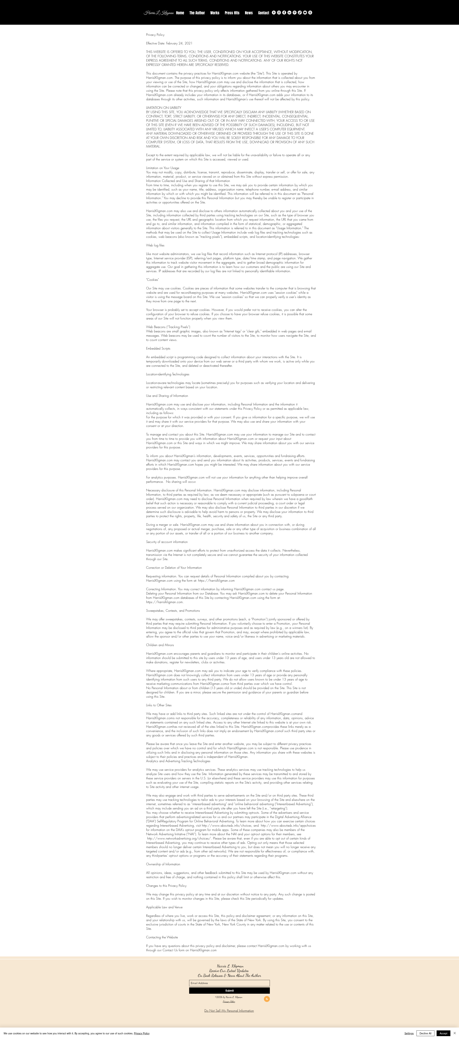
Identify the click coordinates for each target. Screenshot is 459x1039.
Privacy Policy (229, 1001)
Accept (443, 1033)
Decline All (425, 1033)
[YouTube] (305, 13)
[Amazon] (274, 13)
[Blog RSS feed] (267, 999)
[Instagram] (279, 13)
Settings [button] (409, 1033)
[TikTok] (300, 13)
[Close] (455, 1033)
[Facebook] (284, 13)
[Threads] (310, 13)
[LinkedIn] (289, 13)
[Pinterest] (295, 13)
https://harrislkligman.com (164, 602)
